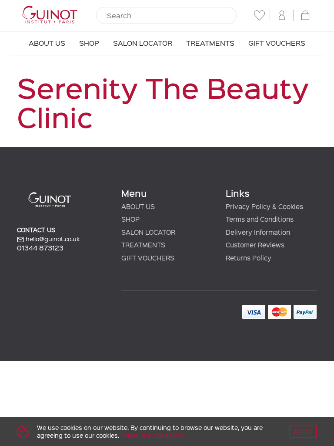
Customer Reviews (255, 244)
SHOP (130, 219)
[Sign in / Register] (282, 15)
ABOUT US (138, 206)
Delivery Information (258, 232)
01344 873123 (40, 247)
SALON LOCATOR (148, 232)
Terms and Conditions (153, 435)
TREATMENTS (143, 244)
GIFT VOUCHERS (147, 257)
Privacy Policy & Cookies (264, 206)
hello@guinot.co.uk (52, 239)
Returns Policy (248, 257)
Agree (303, 431)
